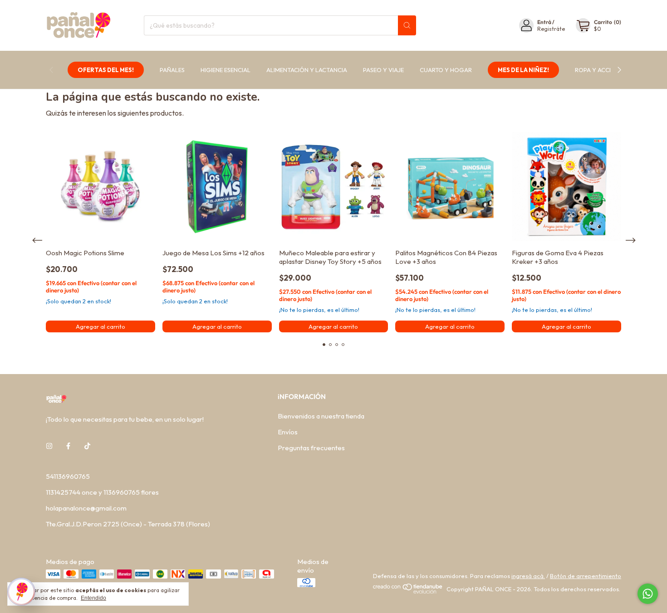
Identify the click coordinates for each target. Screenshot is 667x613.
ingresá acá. (528, 575)
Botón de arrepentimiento (585, 575)
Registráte (551, 28)
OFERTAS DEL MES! (106, 69)
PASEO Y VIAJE (383, 69)
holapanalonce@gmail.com (86, 508)
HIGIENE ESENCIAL (225, 69)
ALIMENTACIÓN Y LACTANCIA (306, 69)
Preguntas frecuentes (311, 447)
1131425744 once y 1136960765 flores (102, 492)
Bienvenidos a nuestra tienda (321, 416)
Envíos (288, 432)
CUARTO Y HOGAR (446, 69)
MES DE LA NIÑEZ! (523, 69)
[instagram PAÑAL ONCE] (49, 446)
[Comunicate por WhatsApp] (648, 594)
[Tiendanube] (408, 591)
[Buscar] (407, 25)
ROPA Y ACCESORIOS (604, 69)
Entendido (93, 598)
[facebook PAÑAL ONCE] (68, 446)
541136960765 (68, 476)
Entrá (544, 22)
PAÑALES (172, 69)
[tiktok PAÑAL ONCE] (87, 446)
